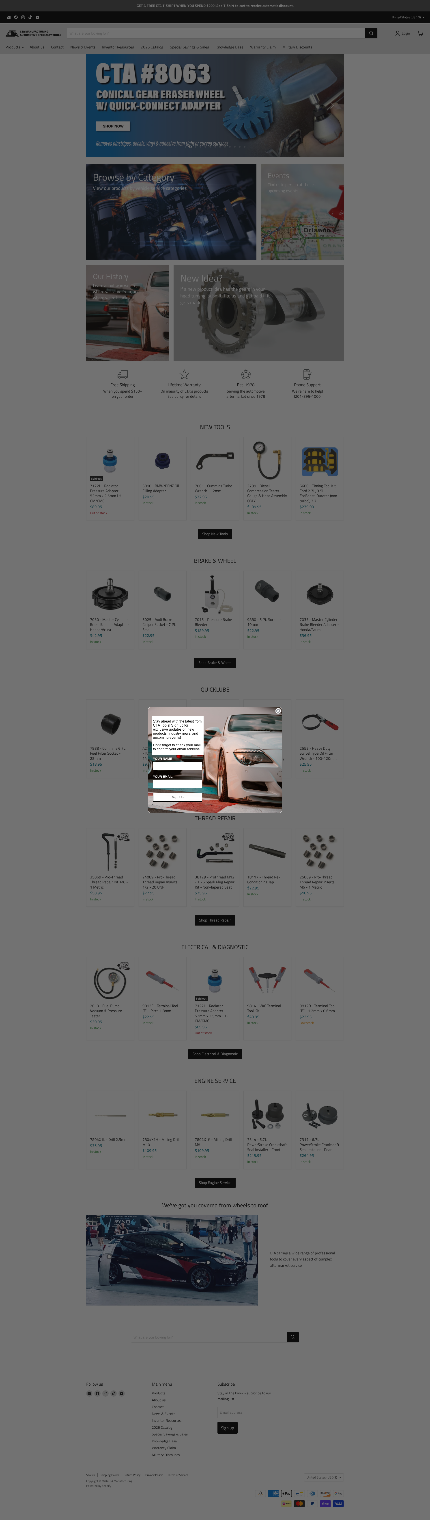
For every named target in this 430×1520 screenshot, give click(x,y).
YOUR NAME (162, 758)
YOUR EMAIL (163, 776)
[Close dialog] (278, 711)
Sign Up (178, 797)
